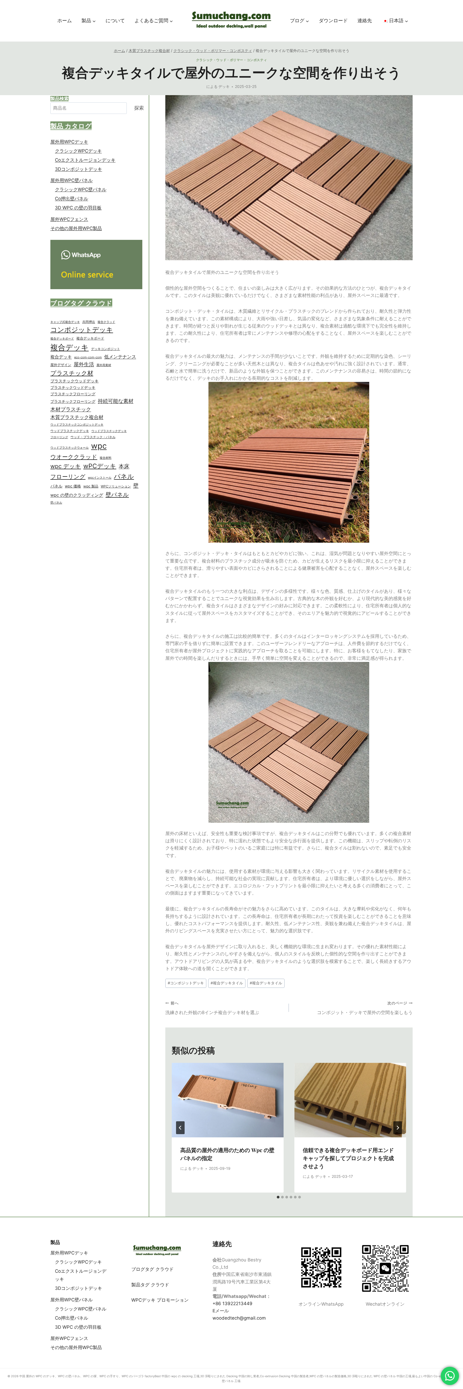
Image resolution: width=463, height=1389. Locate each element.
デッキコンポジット (105, 349)
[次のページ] (397, 1127)
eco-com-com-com (88, 357)
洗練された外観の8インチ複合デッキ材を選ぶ (212, 1008)
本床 (124, 466)
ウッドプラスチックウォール (69, 447)
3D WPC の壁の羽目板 (78, 208)
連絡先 (364, 20)
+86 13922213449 (232, 1303)
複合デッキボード (62, 339)
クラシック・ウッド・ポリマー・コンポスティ (231, 60)
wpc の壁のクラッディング (76, 495)
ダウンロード (333, 20)
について (115, 20)
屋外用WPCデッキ (69, 141)
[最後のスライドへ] (180, 1127)
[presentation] (228, 1100)
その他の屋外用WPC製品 (76, 228)
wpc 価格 (73, 486)
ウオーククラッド (73, 456)
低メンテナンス (120, 357)
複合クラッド (106, 322)
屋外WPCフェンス (69, 219)
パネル (124, 476)
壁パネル (117, 494)
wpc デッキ (65, 466)
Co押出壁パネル (71, 199)
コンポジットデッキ (186, 983)
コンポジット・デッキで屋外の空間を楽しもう (365, 1008)
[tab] (278, 1197)
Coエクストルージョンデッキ (85, 160)
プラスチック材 (71, 373)
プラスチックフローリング (72, 394)
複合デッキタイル (227, 983)
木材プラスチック (70, 409)
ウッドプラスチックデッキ (69, 431)
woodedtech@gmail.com (239, 1318)
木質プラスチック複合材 (76, 417)
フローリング (59, 437)
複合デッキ (69, 347)
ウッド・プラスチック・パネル (92, 437)
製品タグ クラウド (150, 1284)
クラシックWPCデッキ (78, 151)
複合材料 (105, 458)
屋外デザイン (60, 365)
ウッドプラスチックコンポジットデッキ (76, 425)
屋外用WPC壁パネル (71, 180)
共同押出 (88, 322)
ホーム (64, 20)
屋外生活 (84, 364)
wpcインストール (99, 478)
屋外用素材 (103, 365)
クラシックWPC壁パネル (80, 189)
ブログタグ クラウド (152, 1269)
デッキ (224, 86)
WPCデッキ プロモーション (160, 1300)
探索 (139, 108)
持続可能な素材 (115, 401)
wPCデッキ (99, 466)
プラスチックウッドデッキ (74, 381)
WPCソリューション (116, 487)
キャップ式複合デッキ (65, 322)
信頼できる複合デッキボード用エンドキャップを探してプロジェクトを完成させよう (348, 1158)
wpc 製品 (90, 486)
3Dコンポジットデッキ (78, 169)
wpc (99, 445)
